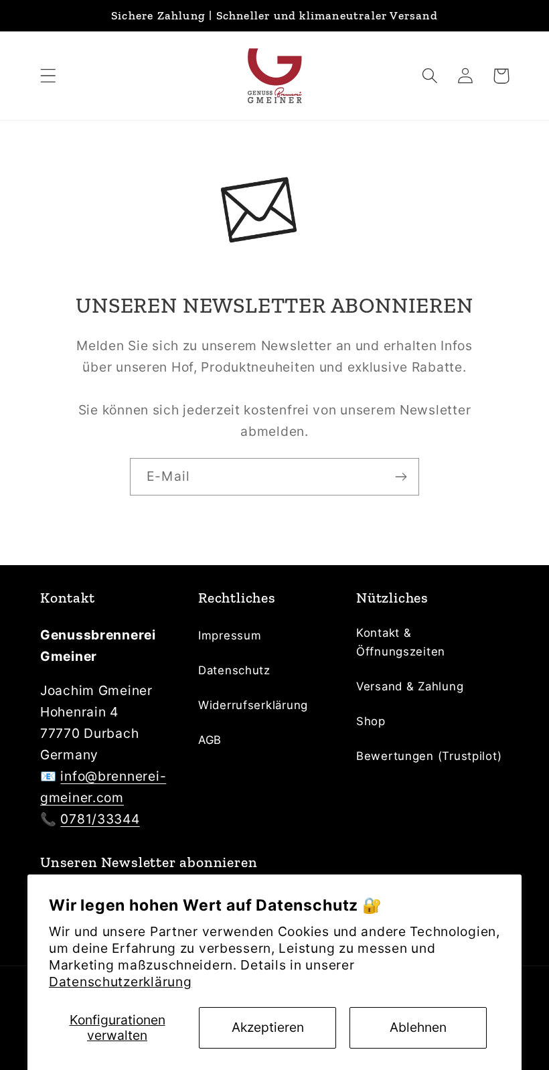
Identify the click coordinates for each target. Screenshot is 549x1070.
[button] (48, 76)
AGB (210, 740)
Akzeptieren (268, 1027)
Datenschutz (234, 670)
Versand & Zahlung (409, 686)
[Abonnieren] (400, 476)
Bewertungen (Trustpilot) (428, 756)
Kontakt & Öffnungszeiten (400, 642)
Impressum (229, 635)
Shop (371, 721)
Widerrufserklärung (253, 705)
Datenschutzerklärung (120, 982)
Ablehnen (418, 1027)
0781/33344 (99, 819)
